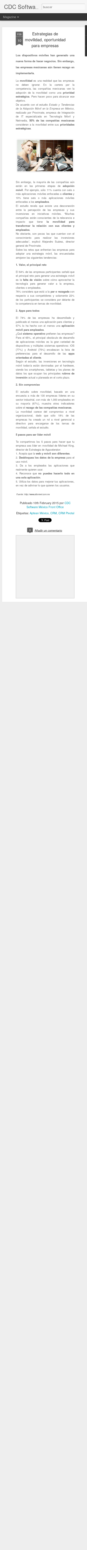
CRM (53, 513)
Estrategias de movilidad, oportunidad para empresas (45, 39)
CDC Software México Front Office (49, 505)
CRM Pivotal (66, 513)
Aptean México (39, 513)
